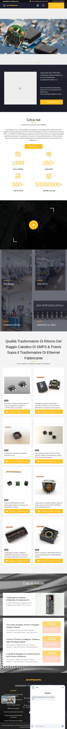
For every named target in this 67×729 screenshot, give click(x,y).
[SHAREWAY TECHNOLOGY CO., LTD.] (12, 5)
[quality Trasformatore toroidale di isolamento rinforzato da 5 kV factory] (17, 435)
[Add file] (32, 726)
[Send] (62, 726)
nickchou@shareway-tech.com (39, 1)
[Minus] (63, 687)
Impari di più (33, 146)
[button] (9, 34)
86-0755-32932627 (58, 1)
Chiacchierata (56, 5)
